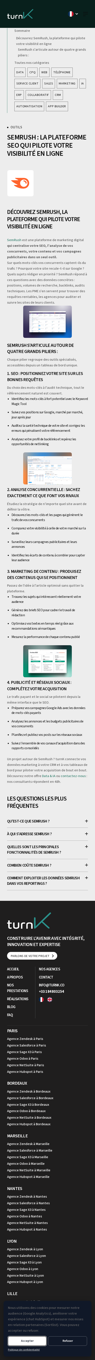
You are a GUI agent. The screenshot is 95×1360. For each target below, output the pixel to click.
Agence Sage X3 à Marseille (27, 1157)
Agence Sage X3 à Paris (24, 1052)
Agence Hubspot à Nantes (27, 1229)
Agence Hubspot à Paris (25, 1071)
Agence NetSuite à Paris (25, 1065)
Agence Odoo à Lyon (22, 1269)
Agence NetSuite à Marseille (28, 1170)
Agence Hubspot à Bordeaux (28, 1124)
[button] (73, 14)
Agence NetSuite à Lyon (25, 1275)
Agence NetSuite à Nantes (27, 1222)
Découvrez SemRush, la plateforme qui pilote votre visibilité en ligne (50, 41)
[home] (20, 14)
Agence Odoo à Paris (22, 1058)
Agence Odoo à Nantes (24, 1216)
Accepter (27, 1341)
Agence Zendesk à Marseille (28, 1143)
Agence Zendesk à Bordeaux (28, 1091)
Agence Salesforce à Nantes (28, 1203)
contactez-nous (73, 776)
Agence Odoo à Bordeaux (26, 1111)
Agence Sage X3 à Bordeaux (28, 1104)
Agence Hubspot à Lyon (25, 1281)
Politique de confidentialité (24, 1350)
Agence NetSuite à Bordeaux (29, 1117)
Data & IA (48, 776)
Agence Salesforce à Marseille (29, 1150)
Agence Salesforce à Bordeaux (30, 1098)
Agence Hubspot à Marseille (28, 1176)
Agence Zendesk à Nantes (27, 1196)
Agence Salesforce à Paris (26, 1045)
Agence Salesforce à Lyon (26, 1255)
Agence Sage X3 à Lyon (24, 1262)
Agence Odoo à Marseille (26, 1163)
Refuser (68, 1341)
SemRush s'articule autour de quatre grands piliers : (52, 52)
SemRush (14, 240)
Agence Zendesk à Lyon (25, 1249)
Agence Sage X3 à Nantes (26, 1209)
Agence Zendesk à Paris (25, 1038)
